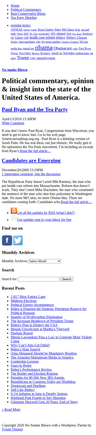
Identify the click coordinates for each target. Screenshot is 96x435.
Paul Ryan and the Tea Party (35, 109)
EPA (53, 33)
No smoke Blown (14, 70)
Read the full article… (35, 151)
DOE (26, 34)
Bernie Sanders (46, 29)
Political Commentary (26, 9)
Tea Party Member (24, 18)
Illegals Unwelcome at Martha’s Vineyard (40, 329)
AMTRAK (17, 29)
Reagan (36, 53)
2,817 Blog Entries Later (28, 297)
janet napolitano (27, 41)
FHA (69, 33)
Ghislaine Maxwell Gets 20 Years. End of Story (44, 402)
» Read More (11, 409)
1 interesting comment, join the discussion (31, 174)
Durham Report (22, 333)
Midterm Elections (24, 301)
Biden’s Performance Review (31, 369)
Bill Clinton (68, 29)
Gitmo (19, 37)
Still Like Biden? (23, 390)
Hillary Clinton (76, 37)
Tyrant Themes (12, 429)
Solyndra (69, 53)
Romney (45, 53)
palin (75, 48)
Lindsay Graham (70, 41)
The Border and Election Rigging (34, 373)
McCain (83, 41)
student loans (82, 53)
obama (44, 47)
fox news (77, 33)
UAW (32, 58)
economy (44, 33)
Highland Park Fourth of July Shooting (38, 398)
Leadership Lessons (25, 361)
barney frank (30, 29)
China (20, 33)
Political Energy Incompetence (32, 305)
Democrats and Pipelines (28, 386)
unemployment (45, 58)
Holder (14, 41)
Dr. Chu (34, 33)
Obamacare (63, 48)
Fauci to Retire (21, 365)
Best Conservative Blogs (28, 14)
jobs (38, 41)
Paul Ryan (85, 48)
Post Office (25, 53)
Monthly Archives (14, 261)
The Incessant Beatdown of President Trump (42, 321)
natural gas (28, 48)
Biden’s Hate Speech (25, 349)
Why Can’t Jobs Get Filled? (30, 345)
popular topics (21, 25)
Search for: (9, 279)
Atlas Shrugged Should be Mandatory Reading (44, 353)
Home (15, 5)
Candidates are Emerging (31, 160)
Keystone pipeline (51, 41)
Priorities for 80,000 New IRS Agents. (38, 378)
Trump (23, 57)
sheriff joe (57, 53)
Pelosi (14, 53)
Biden (58, 29)
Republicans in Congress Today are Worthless (43, 382)
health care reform (42, 37)
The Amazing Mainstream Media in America (42, 357)
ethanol (61, 33)
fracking (88, 33)
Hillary (60, 37)
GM (26, 37)
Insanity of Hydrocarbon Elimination (37, 317)
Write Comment (13, 123)
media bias (16, 48)
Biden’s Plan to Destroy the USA (34, 325)
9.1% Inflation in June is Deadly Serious (39, 394)
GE (12, 38)
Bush (77, 29)
